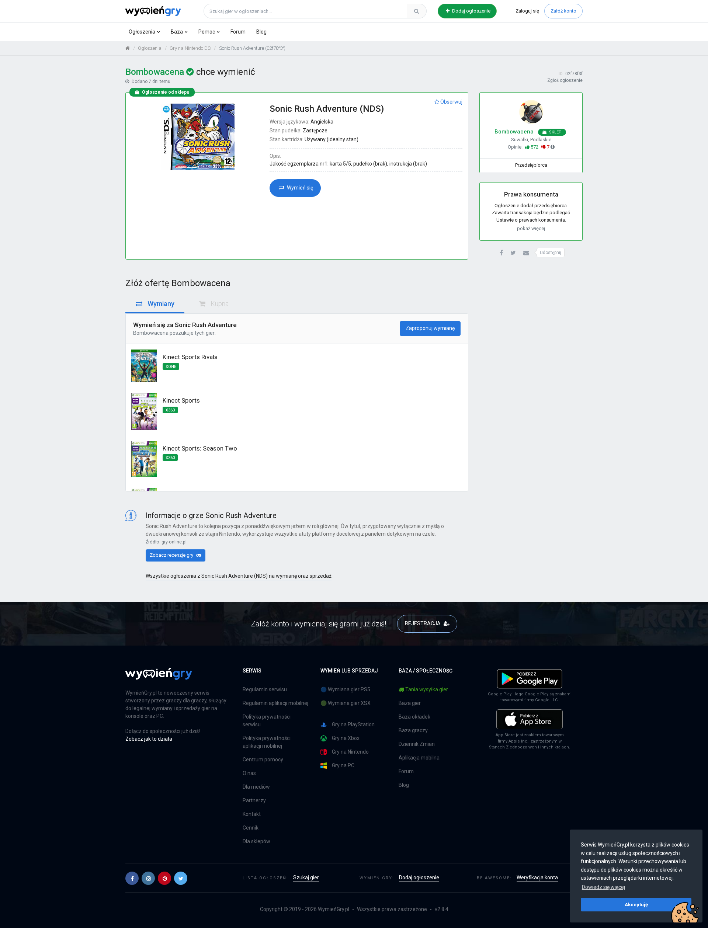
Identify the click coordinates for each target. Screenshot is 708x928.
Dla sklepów (256, 841)
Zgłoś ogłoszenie (565, 80)
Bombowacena (151, 333)
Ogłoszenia (142, 32)
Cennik (250, 828)
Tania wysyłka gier (426, 689)
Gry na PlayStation (353, 724)
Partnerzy (254, 800)
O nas (249, 773)
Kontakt (252, 814)
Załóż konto (563, 11)
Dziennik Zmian (417, 744)
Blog (261, 32)
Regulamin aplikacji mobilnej (275, 703)
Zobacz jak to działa (148, 739)
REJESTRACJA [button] (423, 623)
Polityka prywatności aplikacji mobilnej (267, 742)
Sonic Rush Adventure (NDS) (327, 109)
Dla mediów (256, 787)
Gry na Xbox (346, 738)
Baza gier (410, 703)
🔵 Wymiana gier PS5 (345, 689)
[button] (501, 253)
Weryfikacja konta (537, 877)
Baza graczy (413, 730)
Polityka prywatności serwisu (267, 720)
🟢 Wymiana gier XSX (345, 703)
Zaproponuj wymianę (430, 328)
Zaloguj (527, 11)
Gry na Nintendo (350, 752)
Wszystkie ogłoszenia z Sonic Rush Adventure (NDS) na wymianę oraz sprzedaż (239, 576)
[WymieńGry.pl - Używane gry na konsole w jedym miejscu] (158, 678)
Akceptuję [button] (636, 904)
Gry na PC (343, 765)
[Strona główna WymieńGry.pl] (127, 48)
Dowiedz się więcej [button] (603, 887)
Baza (177, 32)
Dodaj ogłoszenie (470, 11)
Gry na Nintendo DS (190, 48)
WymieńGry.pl (333, 909)
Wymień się (299, 188)
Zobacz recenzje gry (172, 555)
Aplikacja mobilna (419, 758)
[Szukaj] (417, 11)
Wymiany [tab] (160, 303)
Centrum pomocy (263, 759)
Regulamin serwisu (265, 689)
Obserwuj (450, 102)
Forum (238, 32)
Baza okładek (414, 717)
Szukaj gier (306, 877)
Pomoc (206, 32)
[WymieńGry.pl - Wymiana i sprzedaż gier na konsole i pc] (153, 10)
